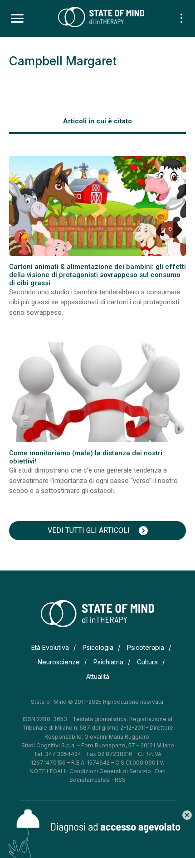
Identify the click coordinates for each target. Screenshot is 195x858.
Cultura (147, 662)
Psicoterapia (145, 647)
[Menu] (17, 18)
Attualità (97, 676)
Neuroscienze (59, 662)
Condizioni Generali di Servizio (110, 771)
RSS (120, 779)
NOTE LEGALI (47, 771)
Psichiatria (108, 662)
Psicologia (98, 647)
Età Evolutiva (50, 647)
